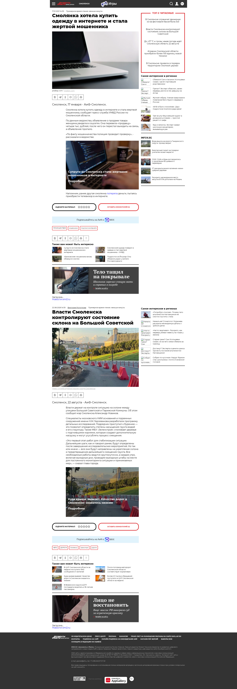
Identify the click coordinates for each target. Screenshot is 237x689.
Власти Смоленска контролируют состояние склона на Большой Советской (163, 31)
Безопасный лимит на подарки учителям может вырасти (165, 151)
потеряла (112, 193)
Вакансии (123, 636)
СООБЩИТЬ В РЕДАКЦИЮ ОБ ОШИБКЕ (86, 642)
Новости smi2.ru (61, 299)
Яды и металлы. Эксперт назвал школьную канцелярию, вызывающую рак (166, 127)
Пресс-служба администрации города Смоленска (73, 389)
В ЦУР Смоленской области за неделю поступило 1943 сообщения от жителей (77, 569)
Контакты (75, 639)
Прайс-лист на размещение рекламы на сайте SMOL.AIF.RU (156, 636)
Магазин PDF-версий (149, 639)
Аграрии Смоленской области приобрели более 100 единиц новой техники (163, 53)
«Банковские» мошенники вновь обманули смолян (78, 258)
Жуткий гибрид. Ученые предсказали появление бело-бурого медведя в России (169, 100)
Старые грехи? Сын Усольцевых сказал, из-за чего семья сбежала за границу (168, 341)
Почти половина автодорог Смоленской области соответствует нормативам (119, 569)
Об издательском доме (81, 636)
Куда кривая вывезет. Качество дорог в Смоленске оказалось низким (97, 500)
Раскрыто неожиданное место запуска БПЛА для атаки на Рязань (167, 178)
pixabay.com (69, 91)
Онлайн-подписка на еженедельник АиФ (119, 639)
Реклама (112, 636)
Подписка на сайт (90, 639)
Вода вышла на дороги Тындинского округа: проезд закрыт (168, 142)
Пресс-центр (100, 636)
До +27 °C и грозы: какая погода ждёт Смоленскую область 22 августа (163, 42)
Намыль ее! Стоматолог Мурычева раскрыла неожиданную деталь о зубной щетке (167, 323)
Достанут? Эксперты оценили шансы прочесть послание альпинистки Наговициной (169, 350)
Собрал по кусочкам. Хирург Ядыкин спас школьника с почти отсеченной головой (169, 360)
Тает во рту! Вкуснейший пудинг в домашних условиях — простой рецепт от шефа (167, 118)
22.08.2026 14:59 (58, 308)
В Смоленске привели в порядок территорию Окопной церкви (163, 64)
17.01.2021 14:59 (58, 11)
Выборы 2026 (166, 639)
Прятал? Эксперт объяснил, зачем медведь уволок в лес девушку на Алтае (167, 91)
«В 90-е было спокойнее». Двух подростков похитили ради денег (167, 108)
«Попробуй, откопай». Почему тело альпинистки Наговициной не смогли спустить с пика (168, 314)
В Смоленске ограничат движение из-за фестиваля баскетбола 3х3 (163, 20)
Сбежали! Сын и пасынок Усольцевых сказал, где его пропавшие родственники (169, 82)
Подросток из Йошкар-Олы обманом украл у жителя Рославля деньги (119, 259)
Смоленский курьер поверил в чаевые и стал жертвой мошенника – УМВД (120, 250)
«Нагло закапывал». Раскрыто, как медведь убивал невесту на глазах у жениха (168, 332)
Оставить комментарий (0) (118, 207)
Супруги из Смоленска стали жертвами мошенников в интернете (97, 173)
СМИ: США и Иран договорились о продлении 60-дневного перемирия (166, 161)
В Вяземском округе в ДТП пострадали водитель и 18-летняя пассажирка (78, 587)
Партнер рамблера (94, 679)
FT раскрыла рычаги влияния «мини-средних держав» (168, 169)
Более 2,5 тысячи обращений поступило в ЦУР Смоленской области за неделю (120, 578)
